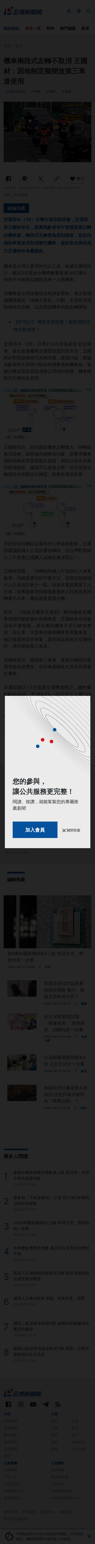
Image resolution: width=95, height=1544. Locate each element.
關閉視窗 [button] (73, 830)
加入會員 (35, 830)
